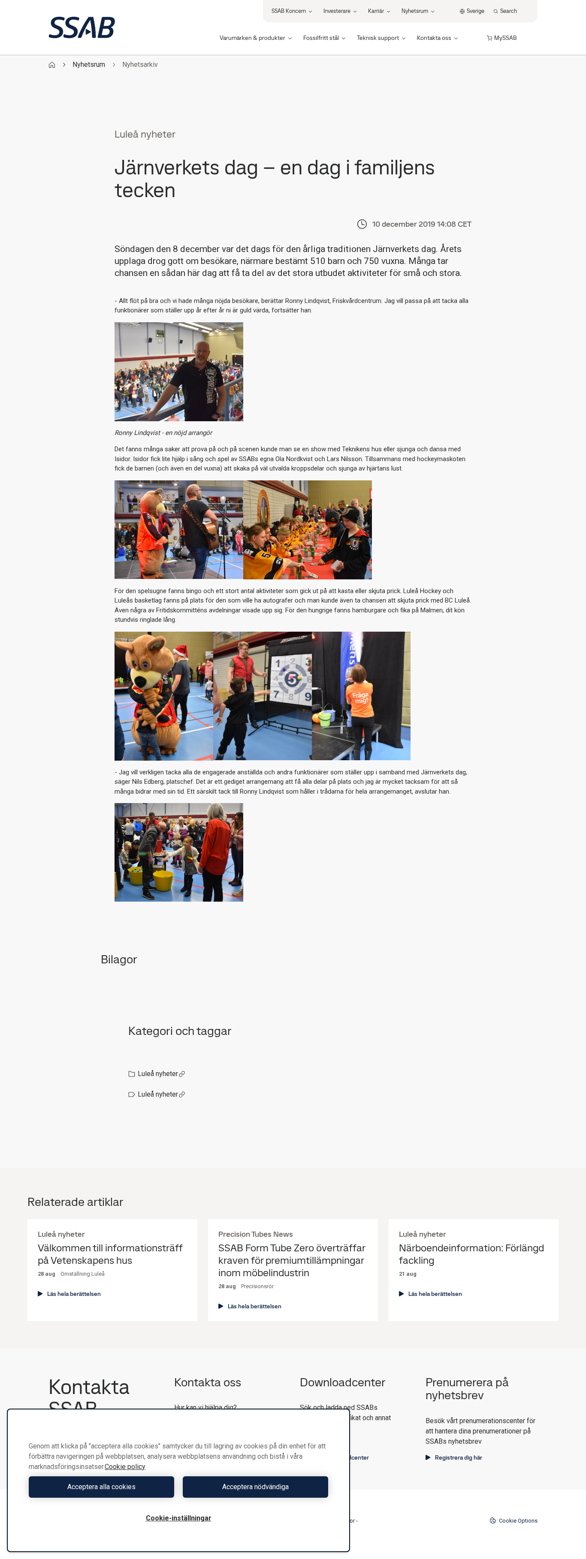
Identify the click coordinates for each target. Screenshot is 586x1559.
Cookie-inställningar (178, 1518)
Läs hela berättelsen (74, 1294)
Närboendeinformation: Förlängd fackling (471, 1254)
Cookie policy (125, 1467)
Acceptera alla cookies (101, 1487)
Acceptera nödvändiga (255, 1487)
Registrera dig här (458, 1457)
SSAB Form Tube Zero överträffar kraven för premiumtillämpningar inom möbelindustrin (291, 1260)
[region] (178, 1480)
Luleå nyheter (158, 1074)
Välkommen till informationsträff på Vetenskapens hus (110, 1254)
